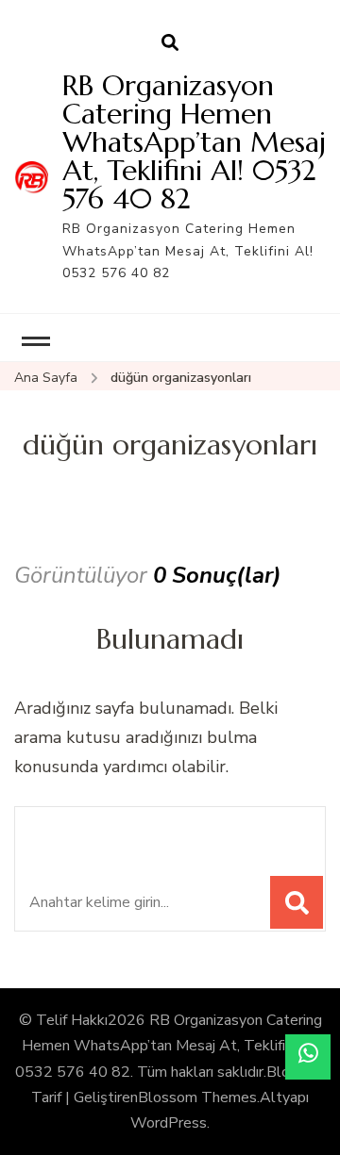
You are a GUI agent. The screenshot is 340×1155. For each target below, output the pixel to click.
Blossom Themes (197, 1097)
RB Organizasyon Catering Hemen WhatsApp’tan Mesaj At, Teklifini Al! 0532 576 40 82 (194, 142)
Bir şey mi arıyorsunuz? (159, 831)
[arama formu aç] (170, 43)
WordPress (168, 1123)
